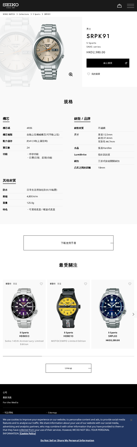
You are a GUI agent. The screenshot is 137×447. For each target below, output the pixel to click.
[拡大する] (70, 74)
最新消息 (7, 397)
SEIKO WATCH (9, 14)
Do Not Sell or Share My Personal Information (67, 440)
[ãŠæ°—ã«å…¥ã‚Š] (41, 284)
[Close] (131, 420)
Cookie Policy (27, 433)
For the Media (10, 402)
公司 (5, 392)
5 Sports (36, 14)
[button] (130, 5)
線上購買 (107, 62)
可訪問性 (8, 412)
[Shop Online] (119, 5)
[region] (68, 430)
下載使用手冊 (68, 243)
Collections (24, 14)
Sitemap (52, 412)
